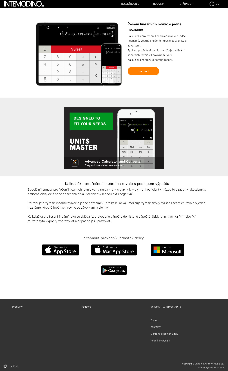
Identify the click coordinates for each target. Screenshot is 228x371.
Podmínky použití (160, 340)
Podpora (86, 306)
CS (217, 3)
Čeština (14, 366)
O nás (154, 320)
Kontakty (156, 326)
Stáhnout (186, 3)
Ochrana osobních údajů (164, 333)
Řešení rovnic (130, 3)
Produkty (158, 3)
